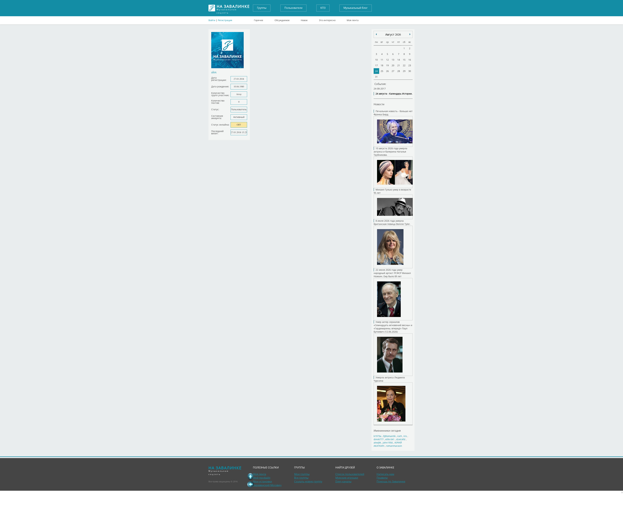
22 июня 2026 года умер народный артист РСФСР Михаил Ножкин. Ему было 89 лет (392, 273)
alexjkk (377, 442)
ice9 (399, 436)
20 (393, 65)
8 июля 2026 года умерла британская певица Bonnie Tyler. (392, 222)
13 (393, 59)
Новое (304, 19)
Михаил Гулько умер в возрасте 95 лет (392, 191)
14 (398, 59)
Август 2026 (393, 34)
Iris (405, 436)
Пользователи (293, 8)
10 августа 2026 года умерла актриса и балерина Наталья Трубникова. (390, 151)
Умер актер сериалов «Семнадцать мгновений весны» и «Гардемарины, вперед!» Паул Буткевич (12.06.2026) (393, 326)
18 (382, 65)
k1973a (377, 436)
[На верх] (250, 476)
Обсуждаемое (282, 19)
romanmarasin (394, 445)
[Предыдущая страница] (250, 484)
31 (376, 76)
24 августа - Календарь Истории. (394, 93)
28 (398, 71)
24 (376, 71)
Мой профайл (261, 478)
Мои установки (262, 481)
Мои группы (302, 474)
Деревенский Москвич (267, 485)
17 (376, 65)
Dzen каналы (343, 481)
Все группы (301, 478)
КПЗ (322, 8)
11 (382, 59)
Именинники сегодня (387, 430)
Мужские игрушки (346, 478)
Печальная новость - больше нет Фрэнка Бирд (393, 113)
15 (404, 59)
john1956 (388, 442)
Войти (211, 20)
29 (404, 71)
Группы (261, 8)
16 (409, 59)
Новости (379, 104)
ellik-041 (389, 439)
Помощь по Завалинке (391, 481)
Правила (382, 478)
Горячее (258, 19)
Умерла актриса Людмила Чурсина (389, 379)
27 (393, 71)
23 (409, 65)
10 (376, 59)
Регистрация (225, 20)
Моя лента (353, 19)
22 (404, 65)
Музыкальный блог (355, 8)
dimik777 (379, 439)
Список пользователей (349, 474)
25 (382, 71)
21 (398, 65)
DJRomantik (389, 436)
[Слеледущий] (376, 34)
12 (387, 59)
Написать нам (385, 474)
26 (387, 71)
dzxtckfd (400, 439)
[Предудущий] (410, 34)
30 (409, 71)
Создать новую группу (308, 481)
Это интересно (327, 19)
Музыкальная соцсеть (233, 8)
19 (387, 65)
